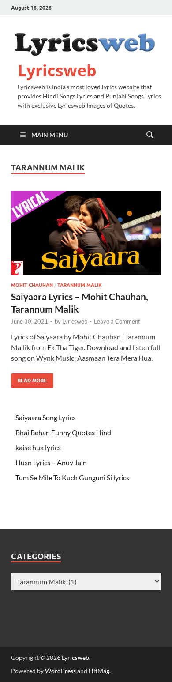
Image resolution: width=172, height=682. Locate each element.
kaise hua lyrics (38, 447)
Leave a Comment (117, 321)
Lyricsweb (57, 70)
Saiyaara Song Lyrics (45, 417)
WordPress (60, 670)
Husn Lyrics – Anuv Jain (51, 462)
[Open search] (150, 135)
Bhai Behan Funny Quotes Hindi (64, 432)
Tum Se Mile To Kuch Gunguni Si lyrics (72, 477)
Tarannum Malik (79, 285)
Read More (29, 378)
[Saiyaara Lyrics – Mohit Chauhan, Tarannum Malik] (86, 233)
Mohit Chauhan (32, 285)
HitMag (99, 670)
